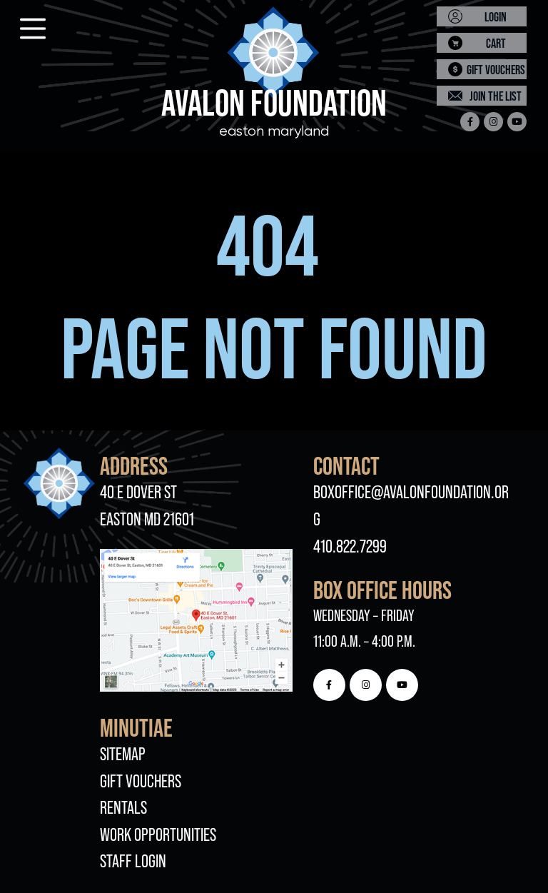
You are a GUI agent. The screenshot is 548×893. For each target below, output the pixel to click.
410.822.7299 (350, 546)
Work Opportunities (158, 834)
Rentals (123, 807)
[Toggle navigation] (20, 24)
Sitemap (123, 754)
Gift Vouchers (140, 781)
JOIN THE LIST (496, 96)
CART (496, 43)
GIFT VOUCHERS (496, 69)
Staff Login (133, 861)
